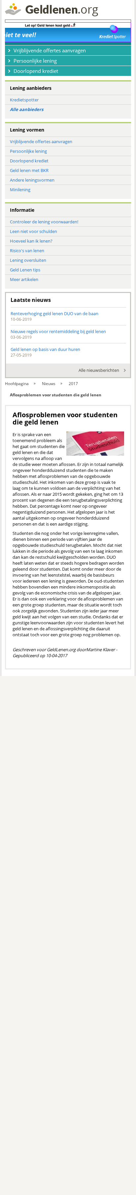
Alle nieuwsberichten (99, 370)
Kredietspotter (24, 100)
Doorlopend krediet (29, 161)
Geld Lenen (51, 9)
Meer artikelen (24, 279)
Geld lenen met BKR (29, 170)
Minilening (20, 190)
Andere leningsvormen (32, 180)
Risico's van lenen (27, 251)
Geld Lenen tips (25, 270)
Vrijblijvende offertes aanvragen (41, 141)
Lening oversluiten (28, 260)
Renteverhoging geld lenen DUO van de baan (54, 313)
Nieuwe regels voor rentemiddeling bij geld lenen (58, 331)
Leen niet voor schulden (33, 231)
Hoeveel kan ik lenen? (31, 241)
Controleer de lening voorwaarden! (44, 222)
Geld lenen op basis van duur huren (45, 349)
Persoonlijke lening (28, 151)
